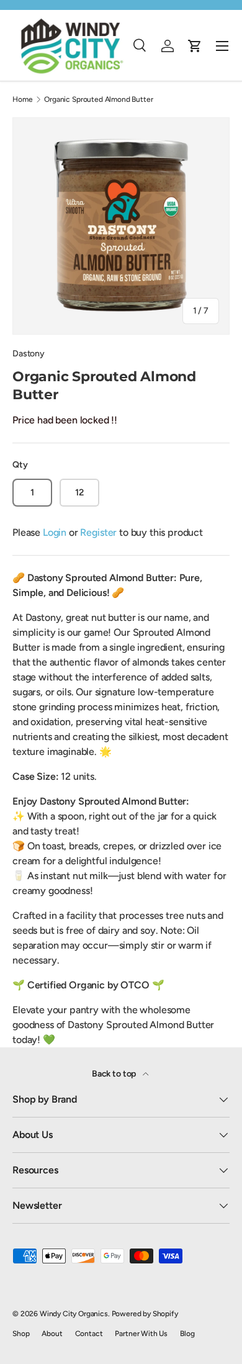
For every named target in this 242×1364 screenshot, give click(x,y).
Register (98, 532)
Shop (20, 1333)
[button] (194, 46)
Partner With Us (141, 1333)
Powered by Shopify (145, 1313)
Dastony (28, 353)
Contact (89, 1333)
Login (54, 532)
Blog (187, 1333)
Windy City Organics (74, 1313)
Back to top (115, 1073)
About (52, 1333)
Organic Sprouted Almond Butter (98, 99)
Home (22, 99)
